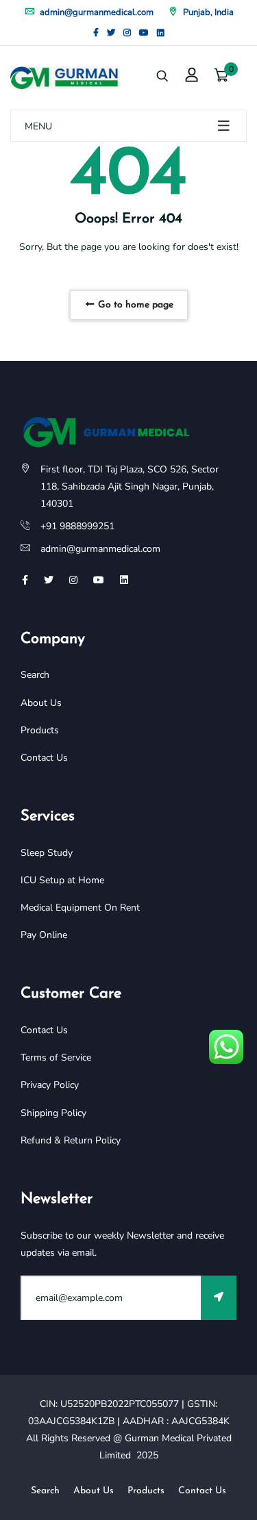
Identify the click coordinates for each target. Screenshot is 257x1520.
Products (40, 730)
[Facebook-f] (96, 32)
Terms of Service (56, 1057)
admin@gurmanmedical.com (96, 12)
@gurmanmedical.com (113, 548)
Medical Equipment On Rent (80, 907)
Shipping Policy (53, 1112)
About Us (41, 702)
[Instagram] (127, 32)
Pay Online (44, 934)
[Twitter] (111, 32)
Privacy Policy (50, 1084)
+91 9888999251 (77, 526)
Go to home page (134, 305)
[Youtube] (144, 32)
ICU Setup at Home (62, 880)
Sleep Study (47, 852)
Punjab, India (207, 12)
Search (35, 674)
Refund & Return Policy (71, 1140)
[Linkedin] (161, 32)
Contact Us (44, 757)
